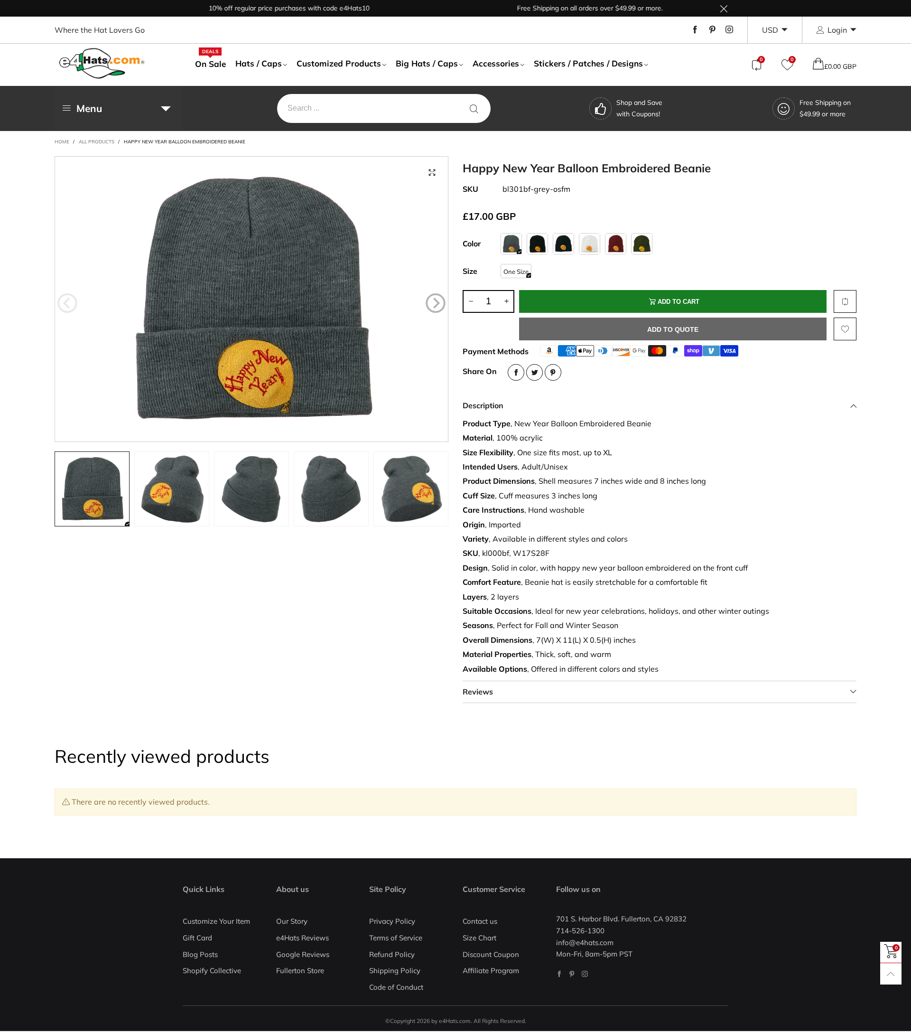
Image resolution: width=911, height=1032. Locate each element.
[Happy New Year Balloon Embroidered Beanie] (251, 299)
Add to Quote (672, 329)
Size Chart (479, 937)
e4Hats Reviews (302, 937)
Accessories (496, 63)
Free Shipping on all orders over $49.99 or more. (565, 8)
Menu (89, 108)
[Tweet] (534, 372)
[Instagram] (729, 30)
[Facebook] (695, 30)
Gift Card (197, 937)
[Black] (537, 243)
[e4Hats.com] (102, 63)
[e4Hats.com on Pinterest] (572, 973)
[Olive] (641, 243)
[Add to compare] (845, 301)
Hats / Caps (258, 63)
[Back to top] (891, 974)
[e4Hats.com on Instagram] (584, 973)
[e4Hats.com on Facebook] (559, 973)
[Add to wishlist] (845, 329)
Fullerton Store (300, 970)
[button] (67, 303)
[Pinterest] (712, 30)
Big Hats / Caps (427, 63)
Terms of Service (395, 937)
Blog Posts (200, 954)
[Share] (516, 372)
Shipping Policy (394, 970)
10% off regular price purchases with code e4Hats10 (264, 8)
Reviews (478, 691)
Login (837, 30)
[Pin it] (553, 372)
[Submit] (474, 108)
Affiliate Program (491, 970)
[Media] (431, 172)
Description (483, 405)
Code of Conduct (396, 987)
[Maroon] (615, 243)
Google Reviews (302, 954)
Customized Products (339, 63)
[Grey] (511, 243)
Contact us (480, 921)
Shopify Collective (212, 970)
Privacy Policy (392, 921)
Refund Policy (392, 954)
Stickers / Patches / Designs (588, 63)
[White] (589, 243)
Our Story (291, 921)
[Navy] (563, 243)
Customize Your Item (216, 921)
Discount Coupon (491, 954)
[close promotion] (723, 8)
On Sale (210, 63)
